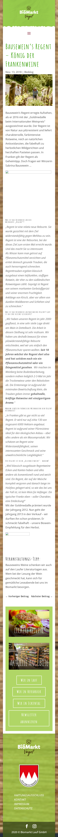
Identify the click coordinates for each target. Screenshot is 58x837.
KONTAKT (20, 799)
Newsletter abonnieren (29, 718)
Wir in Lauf (29, 680)
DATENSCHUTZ (23, 808)
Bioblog (29, 72)
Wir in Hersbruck (29, 691)
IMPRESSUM (21, 804)
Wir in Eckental (29, 703)
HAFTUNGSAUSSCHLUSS (29, 795)
